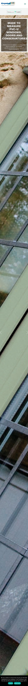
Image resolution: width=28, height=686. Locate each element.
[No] (26, 680)
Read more (17, 683)
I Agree (10, 683)
